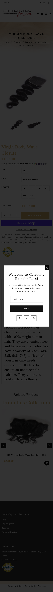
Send (26, 308)
